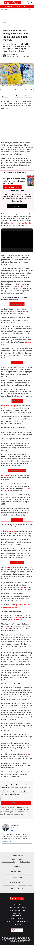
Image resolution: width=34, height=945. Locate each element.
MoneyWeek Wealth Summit (25, 875)
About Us (17, 906)
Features (26, 56)
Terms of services (21, 807)
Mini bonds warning (17, 9)
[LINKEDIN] (12, 830)
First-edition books (7, 475)
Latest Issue (17, 868)
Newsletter (29, 96)
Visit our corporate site (24, 940)
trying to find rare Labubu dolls (20, 223)
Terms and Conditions (17, 912)
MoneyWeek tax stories (17, 890)
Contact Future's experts (17, 909)
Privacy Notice (22, 809)
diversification (17, 620)
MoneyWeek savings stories (25, 886)
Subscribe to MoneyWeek (8, 863)
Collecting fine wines (8, 531)
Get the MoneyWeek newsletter (25, 864)
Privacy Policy (17, 915)
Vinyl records (28, 90)
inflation (4, 628)
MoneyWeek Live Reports (17, 879)
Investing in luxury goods (10, 406)
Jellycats (4, 367)
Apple (10, 567)
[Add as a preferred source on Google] (17, 932)
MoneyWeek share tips (9, 886)
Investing (5, 22)
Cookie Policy (17, 917)
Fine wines (18, 90)
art (29, 754)
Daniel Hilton (13, 54)
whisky (15, 419)
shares (18, 617)
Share (5, 96)
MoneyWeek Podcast (9, 875)
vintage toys (22, 286)
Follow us (20, 96)
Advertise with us (17, 920)
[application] (17, 239)
